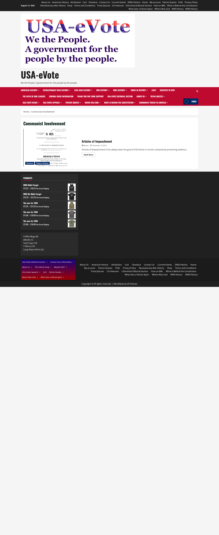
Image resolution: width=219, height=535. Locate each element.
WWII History (191, 8)
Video (193, 101)
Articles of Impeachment (51, 148)
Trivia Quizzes (103, 5)
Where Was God (162, 8)
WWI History (178, 8)
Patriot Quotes (169, 2)
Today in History (138, 90)
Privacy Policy (191, 2)
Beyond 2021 (59, 267)
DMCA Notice (134, 2)
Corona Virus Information (61, 96)
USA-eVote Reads (30, 102)
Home (145, 2)
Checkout (93, 2)
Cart (85, 2)
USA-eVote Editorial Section (139, 5)
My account (155, 2)
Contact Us (104, 2)
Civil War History (82, 90)
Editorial (29, 163)
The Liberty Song (42, 267)
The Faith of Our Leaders (34, 96)
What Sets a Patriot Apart (141, 8)
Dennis (86, 145)
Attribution (75, 2)
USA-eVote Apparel (51, 102)
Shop (69, 5)
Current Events (119, 2)
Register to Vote (167, 90)
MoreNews (119, 283)
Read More (89, 155)
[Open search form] (197, 91)
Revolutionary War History (53, 5)
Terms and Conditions (84, 5)
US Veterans (118, 5)
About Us (45, 2)
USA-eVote (40, 74)
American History (60, 2)
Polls (180, 2)
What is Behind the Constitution (182, 5)
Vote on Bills (159, 5)
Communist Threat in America (152, 102)
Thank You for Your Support (90, 96)
